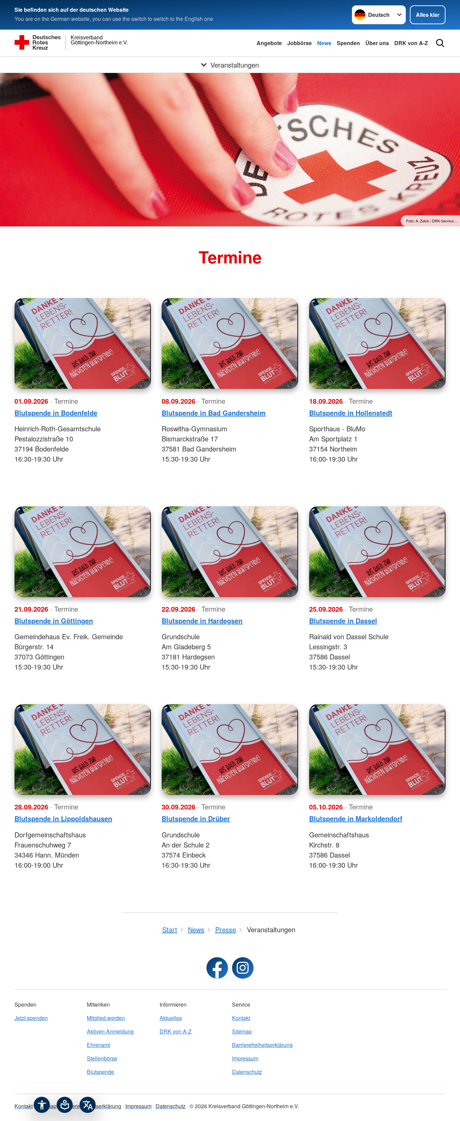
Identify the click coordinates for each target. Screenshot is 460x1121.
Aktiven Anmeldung (110, 1031)
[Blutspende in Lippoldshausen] (82, 749)
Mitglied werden (106, 1018)
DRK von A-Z (411, 43)
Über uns (377, 43)
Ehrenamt (98, 1045)
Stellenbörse (102, 1058)
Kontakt (241, 1018)
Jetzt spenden (31, 1018)
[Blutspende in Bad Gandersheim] (230, 343)
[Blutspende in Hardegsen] (230, 551)
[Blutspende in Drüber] (230, 749)
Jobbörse (299, 43)
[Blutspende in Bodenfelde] (82, 343)
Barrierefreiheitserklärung (262, 1045)
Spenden (348, 43)
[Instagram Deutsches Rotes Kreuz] (243, 968)
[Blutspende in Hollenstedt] (377, 343)
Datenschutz (247, 1072)
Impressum (245, 1058)
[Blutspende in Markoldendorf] (377, 749)
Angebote (269, 43)
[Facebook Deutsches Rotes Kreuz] (217, 968)
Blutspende (100, 1072)
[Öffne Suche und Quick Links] (440, 43)
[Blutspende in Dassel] (377, 551)
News (324, 43)
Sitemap (242, 1031)
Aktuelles (171, 1018)
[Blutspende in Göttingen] (82, 551)
